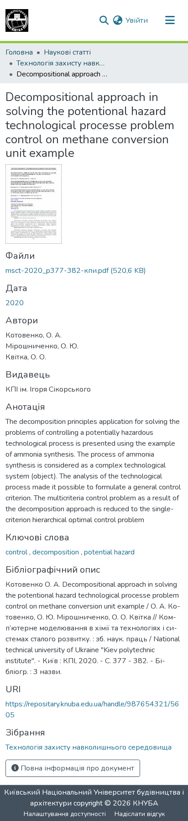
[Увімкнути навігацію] (170, 20)
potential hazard (109, 552)
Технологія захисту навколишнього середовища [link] (62, 63)
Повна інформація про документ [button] (76, 768)
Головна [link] (19, 52)
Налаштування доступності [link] (65, 814)
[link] (94, 270)
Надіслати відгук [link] (140, 814)
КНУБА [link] (145, 803)
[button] (16, 20)
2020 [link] (14, 303)
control (17, 552)
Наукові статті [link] (67, 52)
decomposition (56, 552)
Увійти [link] (136, 20)
